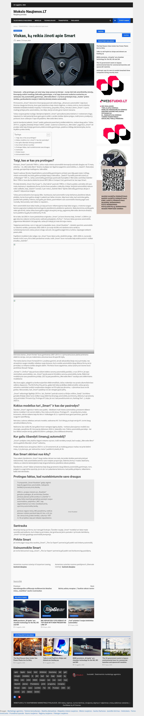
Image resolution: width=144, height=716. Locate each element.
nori (59, 680)
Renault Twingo (27, 368)
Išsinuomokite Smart (22, 154)
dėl (60, 672)
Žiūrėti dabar (124, 20)
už (68, 688)
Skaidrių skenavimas (49, 711)
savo (30, 688)
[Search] (110, 20)
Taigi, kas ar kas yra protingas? (26, 138)
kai (47, 676)
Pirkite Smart (20, 152)
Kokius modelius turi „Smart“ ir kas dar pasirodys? (32, 140)
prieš (43, 684)
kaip (52, 676)
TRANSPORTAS (63, 20)
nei (49, 680)
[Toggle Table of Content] (47, 134)
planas (25, 684)
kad (42, 676)
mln (22, 680)
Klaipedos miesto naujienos (68, 711)
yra (23, 692)
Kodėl (59, 676)
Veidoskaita (125, 711)
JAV (37, 676)
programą (51, 684)
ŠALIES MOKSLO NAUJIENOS (23, 20)
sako (24, 688)
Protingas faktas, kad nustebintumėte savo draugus (33, 147)
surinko (37, 688)
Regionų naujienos (45, 713)
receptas (61, 684)
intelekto (26, 676)
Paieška (100, 31)
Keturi (52, 365)
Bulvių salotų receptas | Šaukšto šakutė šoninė (76, 587)
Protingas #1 (40, 398)
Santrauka (19, 150)
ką (65, 676)
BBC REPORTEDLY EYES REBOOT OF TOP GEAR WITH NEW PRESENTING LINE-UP (54, 609)
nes (54, 680)
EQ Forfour (35, 385)
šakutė (29, 692)
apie (16, 672)
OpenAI (17, 684)
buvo (29, 672)
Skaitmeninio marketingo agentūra (108, 674)
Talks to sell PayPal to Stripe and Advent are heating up (57, 647)
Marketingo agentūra (15, 711)
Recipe (16, 688)
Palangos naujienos (61, 713)
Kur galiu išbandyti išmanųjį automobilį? (29, 142)
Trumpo (56, 688)
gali (65, 672)
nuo (65, 680)
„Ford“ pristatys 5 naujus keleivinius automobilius (81, 609)
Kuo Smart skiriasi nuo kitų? (25, 145)
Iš (32, 676)
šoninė (37, 692)
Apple (22, 672)
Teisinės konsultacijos (32, 711)
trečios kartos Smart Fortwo (27, 361)
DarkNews (66, 705)
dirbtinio (43, 672)
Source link (18, 581)
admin (18, 40)
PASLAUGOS (75, 20)
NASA (35, 680)
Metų (16, 680)
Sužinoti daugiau (20, 567)
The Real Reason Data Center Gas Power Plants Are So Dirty (28, 647)
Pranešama (34, 684)
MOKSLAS (38, 20)
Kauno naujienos (31, 713)
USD (63, 688)
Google (17, 676)
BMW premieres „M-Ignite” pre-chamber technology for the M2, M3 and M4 (26, 609)
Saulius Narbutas (99, 711)
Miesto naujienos (85, 711)
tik (49, 688)
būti (35, 672)
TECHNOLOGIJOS (49, 20)
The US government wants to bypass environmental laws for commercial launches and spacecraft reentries (113, 65)
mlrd (28, 680)
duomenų (52, 672)
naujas (42, 680)
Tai (44, 688)
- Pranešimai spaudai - (17, 713)
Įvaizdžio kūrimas (113, 711)
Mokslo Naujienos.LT (30, 12)
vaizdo (16, 692)
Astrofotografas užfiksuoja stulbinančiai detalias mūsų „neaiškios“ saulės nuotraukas (33, 588)
